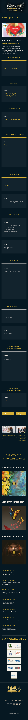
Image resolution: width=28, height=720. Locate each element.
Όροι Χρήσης (8, 700)
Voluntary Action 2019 (8, 599)
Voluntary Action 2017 (8, 617)
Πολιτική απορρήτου (17, 700)
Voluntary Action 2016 (8, 625)
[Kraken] (14, 689)
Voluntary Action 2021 (8, 580)
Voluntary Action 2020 (8, 590)
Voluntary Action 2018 (8, 609)
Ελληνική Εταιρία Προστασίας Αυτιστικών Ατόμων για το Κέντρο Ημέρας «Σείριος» (19, 437)
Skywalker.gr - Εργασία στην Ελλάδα (14, 714)
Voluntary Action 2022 (8, 570)
